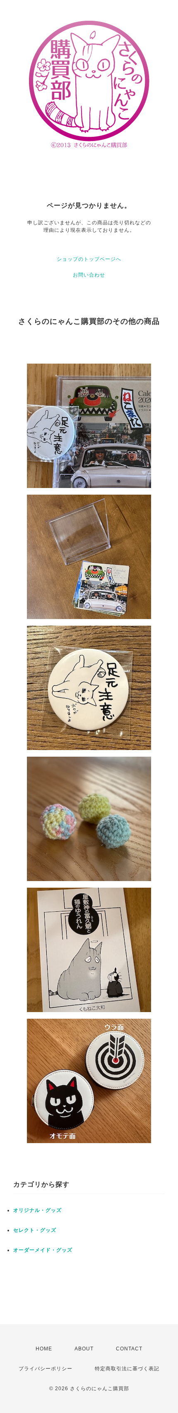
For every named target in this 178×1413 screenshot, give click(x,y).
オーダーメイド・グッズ (42, 1250)
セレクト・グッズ (34, 1230)
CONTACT (129, 1349)
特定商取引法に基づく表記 (127, 1369)
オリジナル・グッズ (37, 1210)
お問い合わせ (89, 275)
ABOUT (84, 1349)
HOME (44, 1349)
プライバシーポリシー (45, 1369)
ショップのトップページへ (89, 259)
